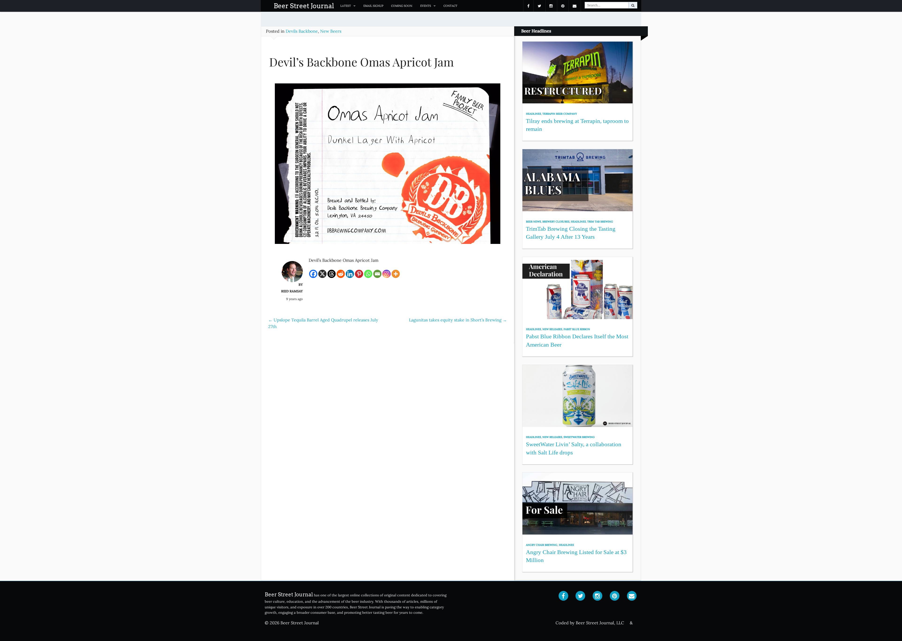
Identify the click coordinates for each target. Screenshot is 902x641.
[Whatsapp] (368, 274)
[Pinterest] (359, 274)
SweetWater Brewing (579, 437)
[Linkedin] (350, 274)
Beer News (533, 221)
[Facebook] (313, 274)
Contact (450, 6)
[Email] (377, 274)
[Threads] (331, 274)
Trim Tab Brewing (600, 221)
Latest (345, 6)
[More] (396, 274)
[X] (322, 274)
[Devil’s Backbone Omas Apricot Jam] (387, 165)
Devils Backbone (302, 31)
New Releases (552, 329)
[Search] (633, 5)
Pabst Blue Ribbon (577, 329)
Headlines (533, 113)
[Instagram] (386, 274)
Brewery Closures (555, 221)
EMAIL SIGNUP (373, 6)
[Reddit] (341, 274)
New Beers (330, 31)
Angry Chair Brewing (541, 545)
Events (425, 6)
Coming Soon (401, 6)
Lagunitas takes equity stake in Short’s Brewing (458, 320)
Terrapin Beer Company (559, 113)
